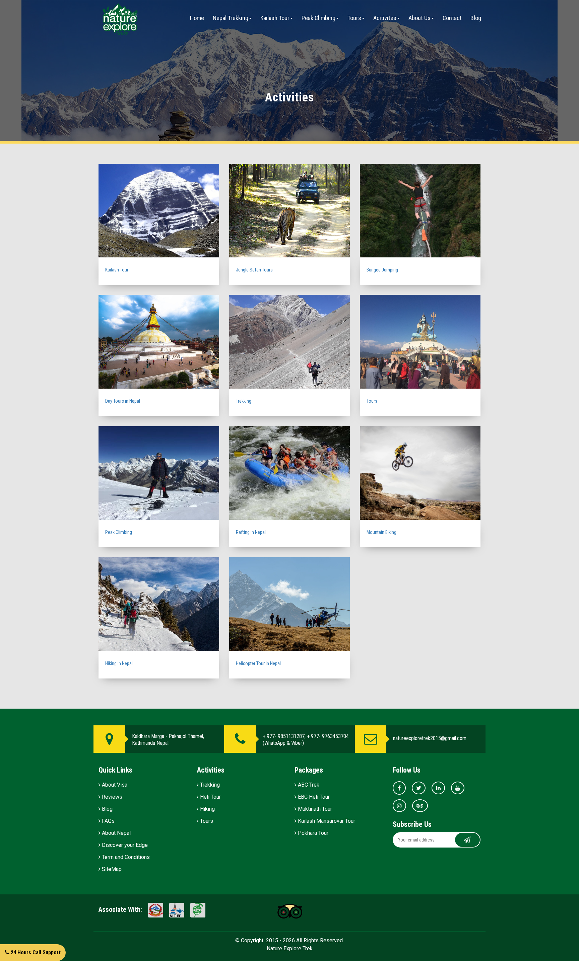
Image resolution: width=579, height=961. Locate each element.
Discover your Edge (124, 845)
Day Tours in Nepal (122, 401)
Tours (354, 17)
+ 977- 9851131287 (284, 736)
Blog (475, 17)
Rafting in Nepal (251, 532)
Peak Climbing (318, 17)
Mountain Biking (381, 532)
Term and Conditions (125, 857)
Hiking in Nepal (119, 663)
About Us (419, 17)
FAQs (108, 821)
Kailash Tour (275, 17)
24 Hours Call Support (35, 952)
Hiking (207, 809)
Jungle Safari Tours (254, 269)
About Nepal (116, 833)
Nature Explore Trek (290, 948)
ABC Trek (308, 785)
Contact (452, 17)
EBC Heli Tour (313, 797)
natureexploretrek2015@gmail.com (429, 738)
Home (197, 17)
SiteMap (111, 869)
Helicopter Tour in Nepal (258, 663)
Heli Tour (210, 797)
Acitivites (384, 17)
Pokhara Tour (312, 833)
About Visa (114, 785)
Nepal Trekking (230, 17)
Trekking (243, 401)
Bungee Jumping (382, 269)
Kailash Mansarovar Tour (326, 821)
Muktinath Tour (314, 809)
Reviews (111, 797)
